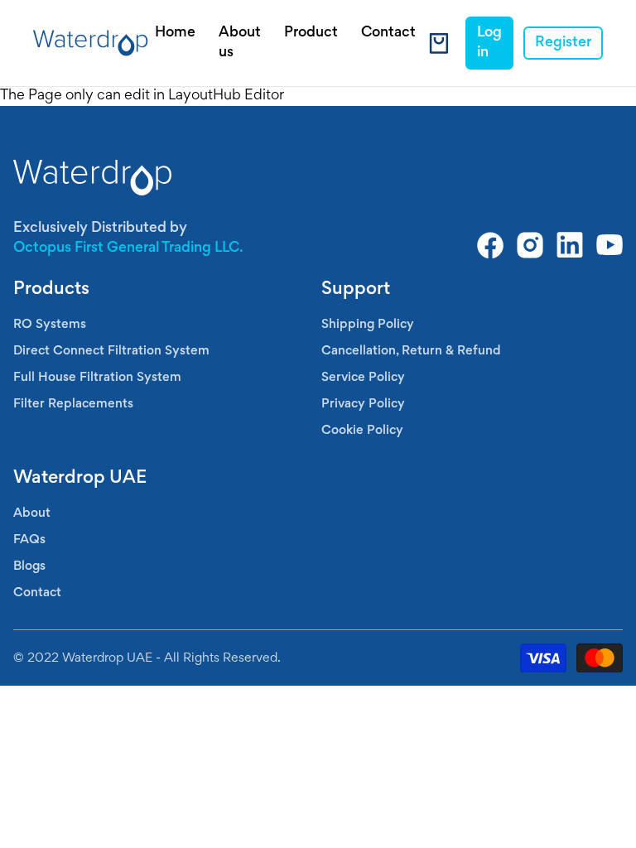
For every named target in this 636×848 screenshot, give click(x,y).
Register (563, 43)
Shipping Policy (367, 324)
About (32, 513)
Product (311, 33)
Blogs (29, 566)
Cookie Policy (362, 430)
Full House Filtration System (97, 377)
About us (240, 43)
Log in (489, 43)
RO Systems (49, 324)
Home (175, 33)
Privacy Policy (363, 404)
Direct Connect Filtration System (111, 351)
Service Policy (363, 377)
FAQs (29, 540)
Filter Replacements (73, 404)
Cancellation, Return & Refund (411, 351)
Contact (388, 33)
